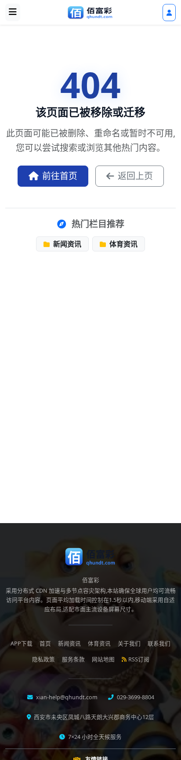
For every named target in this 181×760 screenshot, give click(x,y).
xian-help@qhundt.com (66, 697)
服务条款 (73, 659)
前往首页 (59, 176)
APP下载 (22, 643)
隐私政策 (43, 659)
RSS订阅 (138, 659)
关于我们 (129, 643)
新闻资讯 (66, 244)
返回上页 (135, 176)
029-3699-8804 (135, 697)
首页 (45, 643)
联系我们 (159, 643)
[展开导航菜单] (12, 12)
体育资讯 (123, 244)
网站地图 (103, 659)
